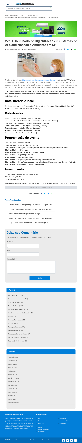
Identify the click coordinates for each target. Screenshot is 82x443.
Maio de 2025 (12, 392)
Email (9, 250)
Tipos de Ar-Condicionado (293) (18, 337)
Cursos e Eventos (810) (15, 302)
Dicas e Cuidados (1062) (15, 306)
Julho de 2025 (12, 385)
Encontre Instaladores (65, 421)
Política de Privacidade (35, 440)
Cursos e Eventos (32, 15)
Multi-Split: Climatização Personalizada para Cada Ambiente (30, 218)
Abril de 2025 (12, 395)
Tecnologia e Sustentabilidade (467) (19, 334)
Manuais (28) (12, 316)
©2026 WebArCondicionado (12, 440)
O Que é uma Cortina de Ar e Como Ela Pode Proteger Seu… (29, 223)
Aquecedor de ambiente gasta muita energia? (25, 214)
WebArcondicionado (11, 15)
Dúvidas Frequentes (43, 429)
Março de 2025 (13, 399)
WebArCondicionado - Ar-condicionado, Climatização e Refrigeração (25, 3)
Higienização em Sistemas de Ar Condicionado (38, 80)
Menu (11, 4)
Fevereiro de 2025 (13, 402)
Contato (40, 427)
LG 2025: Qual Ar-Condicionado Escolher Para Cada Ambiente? (31, 209)
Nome (10, 242)
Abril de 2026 (12, 371)
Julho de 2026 (12, 360)
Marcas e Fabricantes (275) (16, 320)
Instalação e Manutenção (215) (18, 309)
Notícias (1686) (13, 323)
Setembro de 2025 (14, 381)
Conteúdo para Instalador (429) (18, 299)
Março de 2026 (13, 374)
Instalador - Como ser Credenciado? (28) (20, 313)
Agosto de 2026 (13, 357)
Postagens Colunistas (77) (16, 327)
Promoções (62, 423)
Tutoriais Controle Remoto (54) (17, 341)
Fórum (40, 421)
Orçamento (62, 418)
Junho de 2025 (13, 388)
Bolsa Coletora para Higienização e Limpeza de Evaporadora (30, 205)
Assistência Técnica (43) (15, 295)
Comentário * (12, 259)
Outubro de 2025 (13, 378)
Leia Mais (26, 428)
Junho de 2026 (13, 364)
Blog (22, 15)
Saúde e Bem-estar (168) (16, 330)
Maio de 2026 (12, 367)
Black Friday (41, 423)
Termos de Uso (46, 440)
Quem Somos (41, 431)
